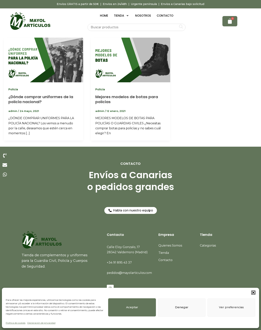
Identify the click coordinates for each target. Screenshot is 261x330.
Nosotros (143, 16)
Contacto (165, 16)
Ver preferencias (231, 307)
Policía (13, 89)
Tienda (119, 16)
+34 (119, 262)
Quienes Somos (170, 245)
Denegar (181, 307)
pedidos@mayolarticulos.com (129, 273)
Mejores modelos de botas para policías (126, 99)
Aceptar (132, 307)
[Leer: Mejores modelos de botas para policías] (130, 59)
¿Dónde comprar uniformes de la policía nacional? (40, 99)
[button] (253, 292)
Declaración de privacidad (41, 322)
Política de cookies (15, 322)
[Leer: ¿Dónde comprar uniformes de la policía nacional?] (43, 59)
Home (104, 16)
